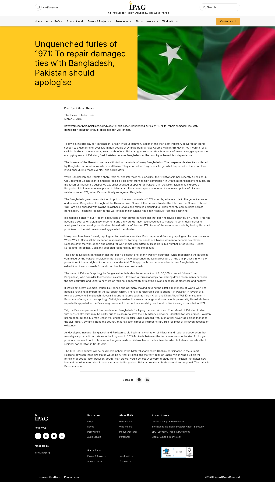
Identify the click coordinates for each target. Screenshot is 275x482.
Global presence (145, 21)
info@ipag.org (42, 452)
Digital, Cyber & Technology (166, 436)
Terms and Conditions (48, 477)
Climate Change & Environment (168, 421)
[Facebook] (140, 380)
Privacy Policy (71, 477)
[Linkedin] (148, 380)
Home (38, 21)
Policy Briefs (93, 431)
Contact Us (125, 461)
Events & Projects (98, 21)
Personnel (124, 436)
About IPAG (53, 21)
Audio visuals (94, 436)
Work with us (170, 21)
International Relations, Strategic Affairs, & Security (178, 426)
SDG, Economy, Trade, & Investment (171, 431)
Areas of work (75, 21)
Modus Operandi (128, 431)
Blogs (90, 421)
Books (90, 426)
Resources (122, 21)
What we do (125, 421)
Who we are (125, 426)
